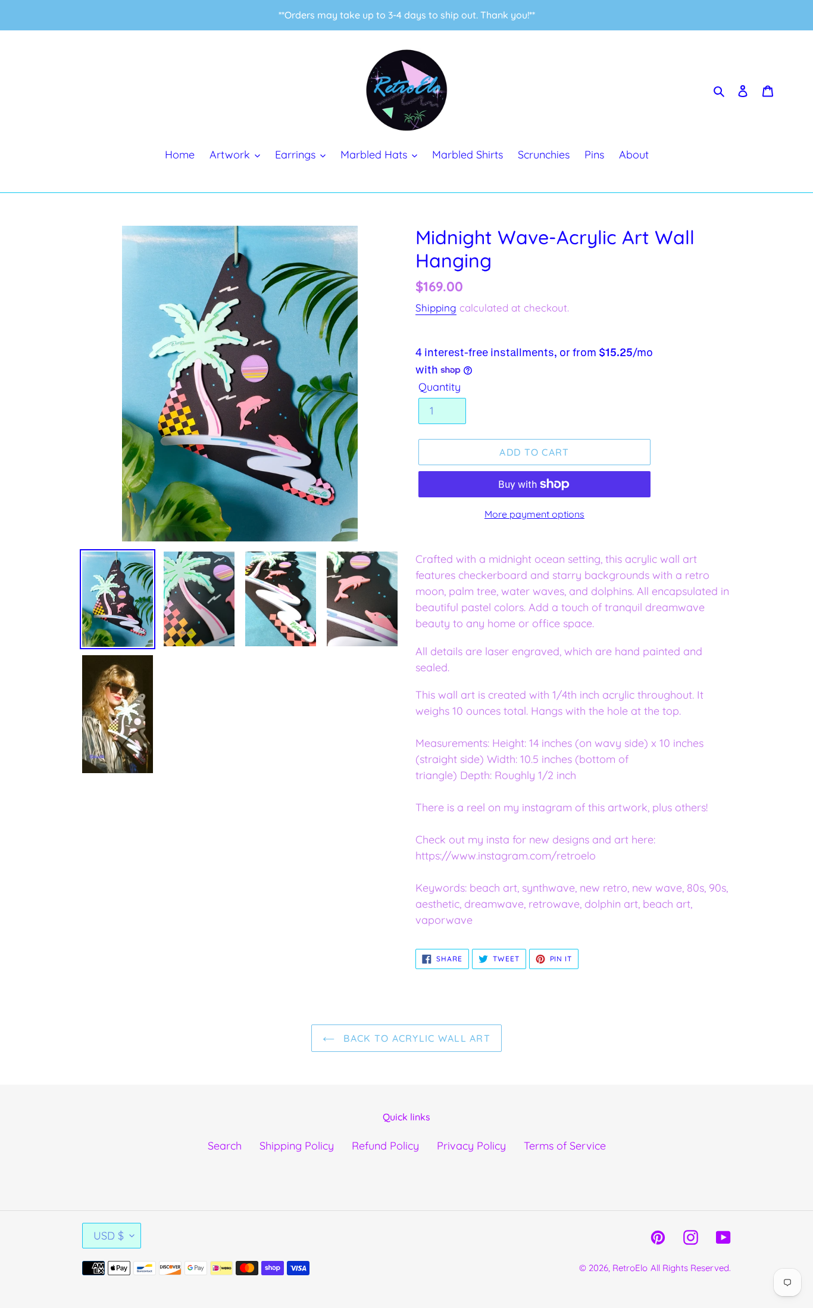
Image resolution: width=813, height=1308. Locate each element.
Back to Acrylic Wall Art (415, 1038)
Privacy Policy (471, 1146)
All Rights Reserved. (691, 1267)
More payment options (534, 514)
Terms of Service (565, 1146)
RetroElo (630, 1267)
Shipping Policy (296, 1146)
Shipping (435, 307)
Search (225, 1146)
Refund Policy (385, 1146)
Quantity (439, 387)
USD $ (108, 1235)
